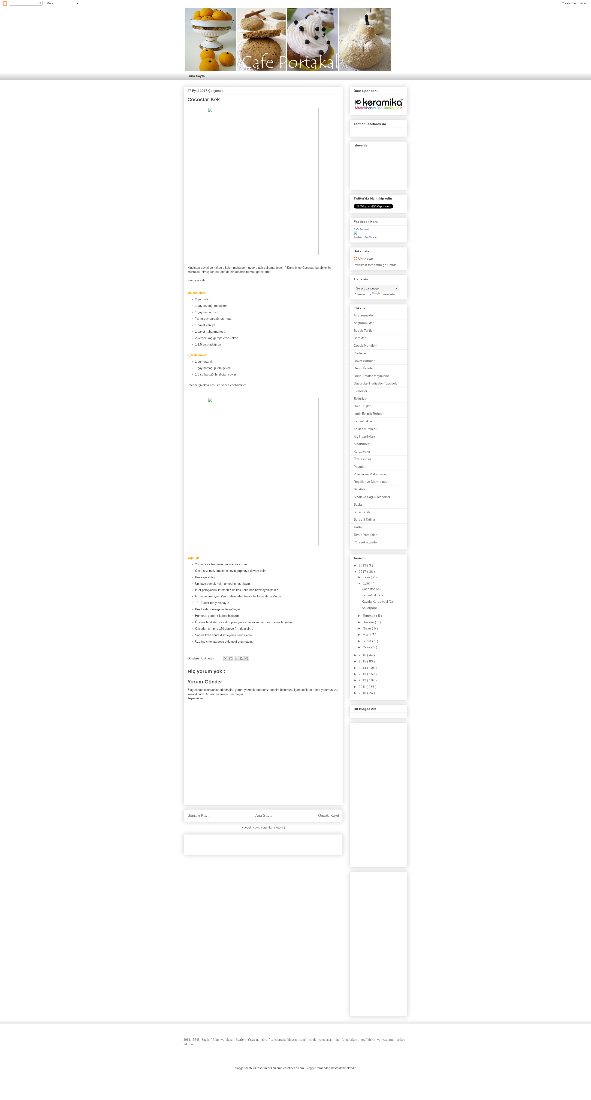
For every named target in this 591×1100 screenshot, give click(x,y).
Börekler (360, 338)
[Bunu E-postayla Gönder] (225, 658)
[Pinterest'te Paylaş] (246, 658)
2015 (363, 661)
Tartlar (358, 527)
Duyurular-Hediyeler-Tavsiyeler (376, 383)
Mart (366, 634)
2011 (363, 687)
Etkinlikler (361, 398)
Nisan (367, 628)
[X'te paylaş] (236, 658)
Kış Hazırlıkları (364, 436)
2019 (363, 565)
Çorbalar (360, 353)
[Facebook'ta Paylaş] (241, 658)
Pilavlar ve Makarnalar (370, 474)
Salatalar (360, 489)
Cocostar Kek (371, 589)
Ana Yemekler (364, 315)
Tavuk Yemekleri (365, 535)
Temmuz (369, 615)
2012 (363, 680)
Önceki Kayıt (328, 815)
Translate (388, 294)
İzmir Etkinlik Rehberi (369, 413)
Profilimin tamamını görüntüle (375, 265)
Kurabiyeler (362, 451)
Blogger (311, 1068)
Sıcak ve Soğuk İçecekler (372, 497)
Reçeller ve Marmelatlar (371, 481)
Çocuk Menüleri (365, 345)
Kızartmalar (362, 444)
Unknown (365, 258)
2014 (363, 668)
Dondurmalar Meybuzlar (371, 376)
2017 (363, 571)
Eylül (367, 583)
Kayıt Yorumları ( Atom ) (269, 827)
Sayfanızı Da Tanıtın (365, 237)
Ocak (367, 647)
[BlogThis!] (231, 658)
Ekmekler (360, 391)
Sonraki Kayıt (198, 815)
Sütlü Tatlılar (363, 512)
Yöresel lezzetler (366, 542)
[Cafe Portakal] (355, 233)
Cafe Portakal (361, 229)
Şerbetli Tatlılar (364, 519)
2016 (363, 655)
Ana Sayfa (197, 76)
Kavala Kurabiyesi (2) (377, 601)
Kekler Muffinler (365, 429)
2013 (363, 674)
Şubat (367, 641)
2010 (363, 693)
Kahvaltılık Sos (372, 595)
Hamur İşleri (362, 406)
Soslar (358, 504)
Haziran (369, 622)
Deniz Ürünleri (364, 368)
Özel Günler (362, 459)
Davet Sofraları (365, 361)
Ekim (367, 577)
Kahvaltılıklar (363, 421)
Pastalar (360, 466)
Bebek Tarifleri (364, 330)
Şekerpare (369, 608)
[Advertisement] (241, 843)
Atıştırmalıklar (364, 323)
